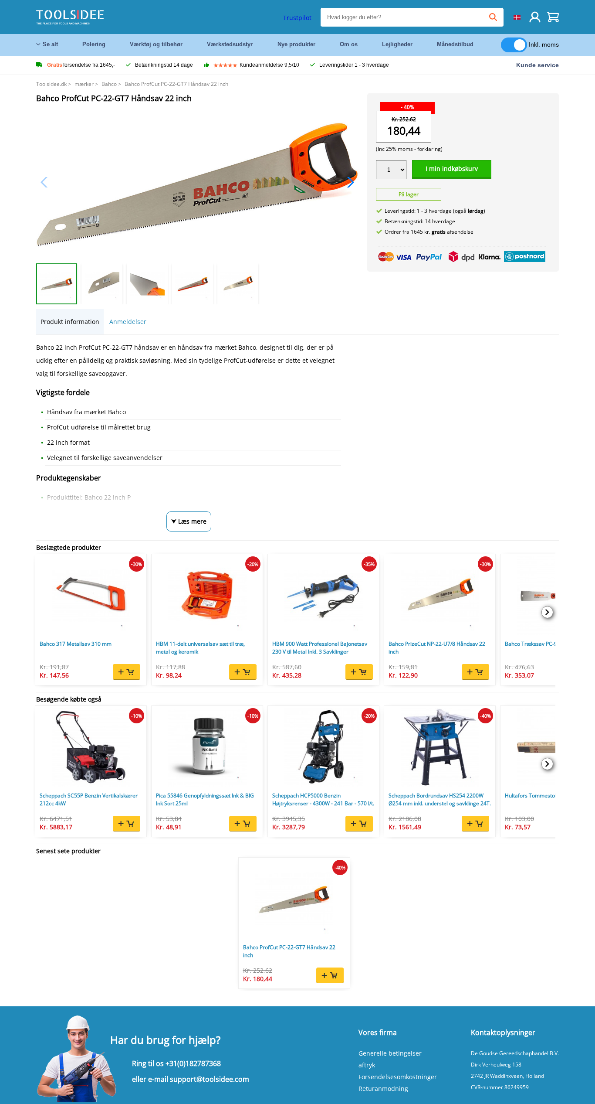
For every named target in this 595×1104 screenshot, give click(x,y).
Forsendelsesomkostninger (397, 1077)
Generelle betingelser (390, 1053)
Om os (349, 44)
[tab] (70, 321)
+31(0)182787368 (193, 1063)
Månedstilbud (455, 44)
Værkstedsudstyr (230, 44)
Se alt (50, 44)
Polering (93, 44)
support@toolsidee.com (209, 1079)
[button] (348, 182)
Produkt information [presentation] (70, 321)
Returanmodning (383, 1088)
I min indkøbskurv (452, 168)
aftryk (366, 1065)
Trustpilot (297, 18)
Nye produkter (296, 44)
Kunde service (537, 64)
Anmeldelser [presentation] (127, 321)
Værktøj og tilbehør (156, 44)
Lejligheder (397, 44)
